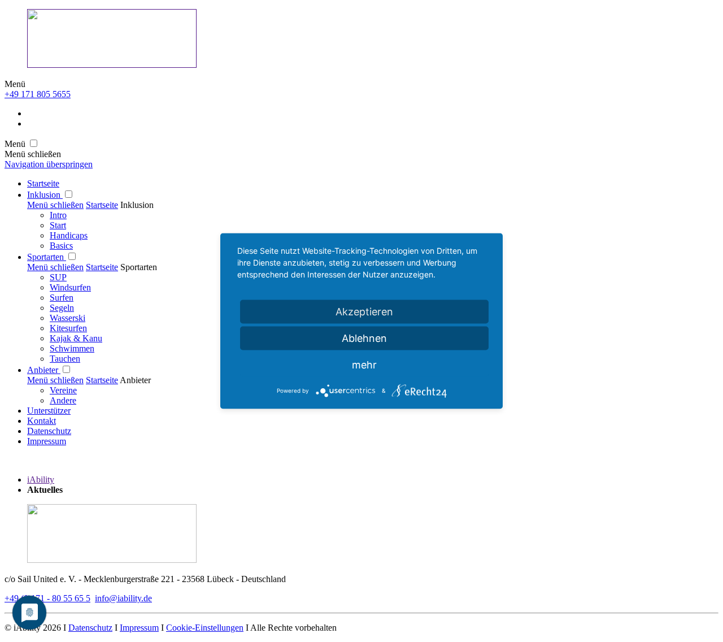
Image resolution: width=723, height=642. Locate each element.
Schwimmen (72, 348)
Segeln (62, 308)
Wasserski (67, 318)
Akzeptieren (364, 312)
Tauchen (65, 358)
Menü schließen (55, 205)
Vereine (63, 390)
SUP (58, 277)
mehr (364, 365)
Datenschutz (49, 431)
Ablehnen (364, 338)
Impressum (46, 441)
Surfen (61, 297)
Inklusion (45, 194)
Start (58, 225)
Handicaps (69, 235)
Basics (61, 245)
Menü (15, 84)
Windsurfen (70, 287)
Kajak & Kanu (76, 338)
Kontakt (41, 421)
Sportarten (46, 257)
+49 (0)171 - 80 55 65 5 (47, 598)
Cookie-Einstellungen (204, 627)
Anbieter (43, 370)
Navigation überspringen (49, 164)
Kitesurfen (68, 328)
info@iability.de (123, 598)
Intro (58, 215)
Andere (63, 400)
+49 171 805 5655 (38, 94)
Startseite (43, 183)
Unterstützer (49, 410)
